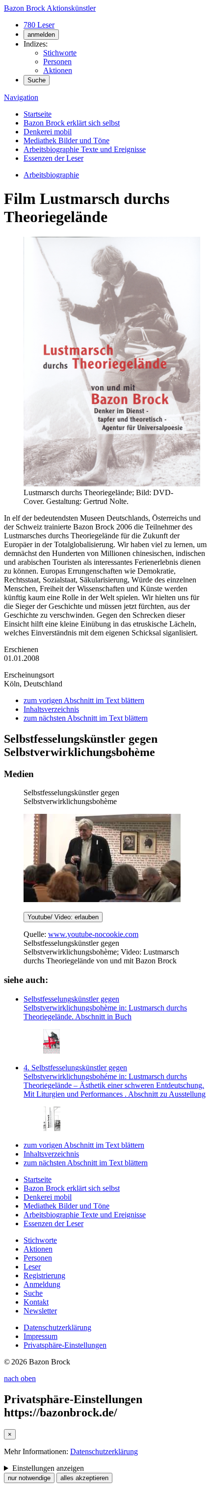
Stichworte (60, 53)
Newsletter (40, 1311)
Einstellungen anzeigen (48, 1468)
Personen (57, 61)
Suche (36, 80)
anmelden (41, 34)
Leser (32, 1266)
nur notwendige (29, 1478)
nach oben (20, 1378)
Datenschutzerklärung (57, 1327)
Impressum (40, 1336)
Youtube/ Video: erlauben (63, 917)
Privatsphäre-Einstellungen (65, 1345)
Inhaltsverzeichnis (51, 709)
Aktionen (57, 70)
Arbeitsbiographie (51, 175)
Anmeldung (42, 1284)
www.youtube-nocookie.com (93, 934)
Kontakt (36, 1302)
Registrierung (44, 1275)
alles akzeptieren (84, 1478)
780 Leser (39, 25)
